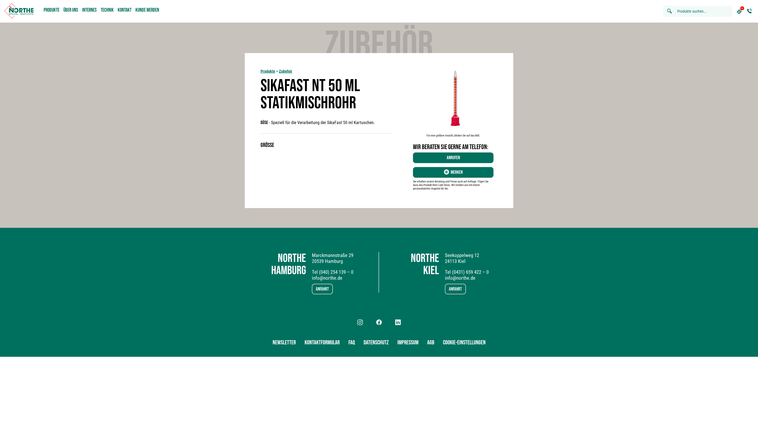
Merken (457, 172)
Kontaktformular (322, 342)
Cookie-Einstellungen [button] (464, 342)
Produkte (51, 10)
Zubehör (285, 71)
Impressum (407, 342)
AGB (430, 342)
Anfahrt (322, 289)
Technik (107, 10)
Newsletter (284, 342)
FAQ (351, 342)
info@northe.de (327, 278)
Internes (89, 10)
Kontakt (124, 10)
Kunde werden (147, 10)
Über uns (70, 10)
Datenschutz (376, 342)
